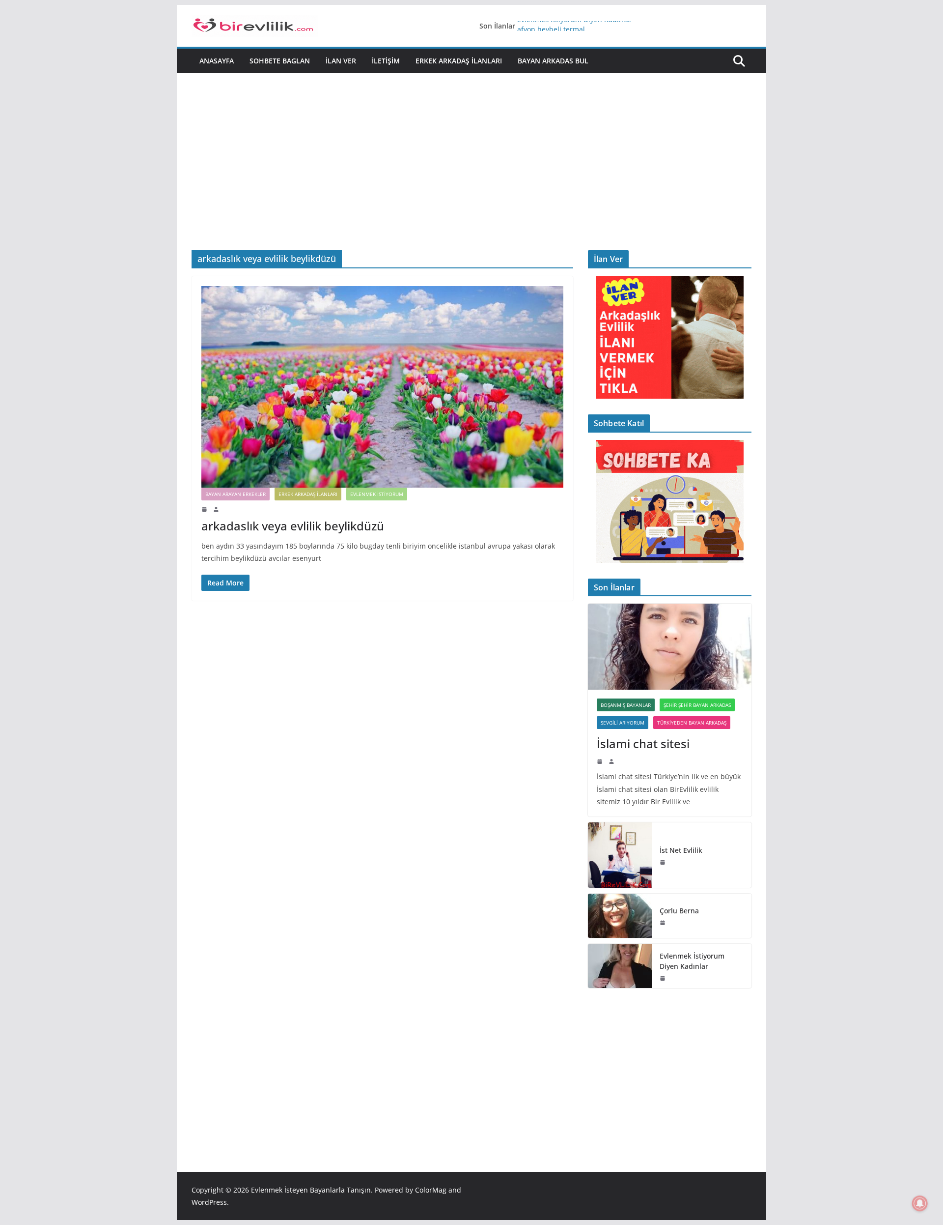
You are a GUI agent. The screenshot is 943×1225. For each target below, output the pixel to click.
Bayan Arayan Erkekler (235, 494)
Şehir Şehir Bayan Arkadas (697, 704)
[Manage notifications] (920, 1203)
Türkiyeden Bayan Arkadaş (691, 722)
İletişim (386, 60)
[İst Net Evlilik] (620, 855)
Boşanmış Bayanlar (626, 704)
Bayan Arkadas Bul (553, 60)
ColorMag (430, 1190)
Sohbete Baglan (280, 60)
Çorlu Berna (679, 910)
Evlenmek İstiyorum (376, 494)
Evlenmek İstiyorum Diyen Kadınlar (574, 25)
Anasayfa (216, 60)
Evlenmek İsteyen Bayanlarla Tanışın (311, 1190)
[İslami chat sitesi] (669, 647)
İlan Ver (341, 60)
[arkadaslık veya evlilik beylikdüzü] (382, 387)
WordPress (209, 1202)
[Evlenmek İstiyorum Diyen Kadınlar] (620, 966)
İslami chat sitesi (643, 743)
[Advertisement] (471, 176)
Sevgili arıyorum (622, 722)
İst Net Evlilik (681, 850)
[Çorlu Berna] (620, 916)
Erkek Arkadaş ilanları (459, 60)
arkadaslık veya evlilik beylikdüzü (292, 526)
